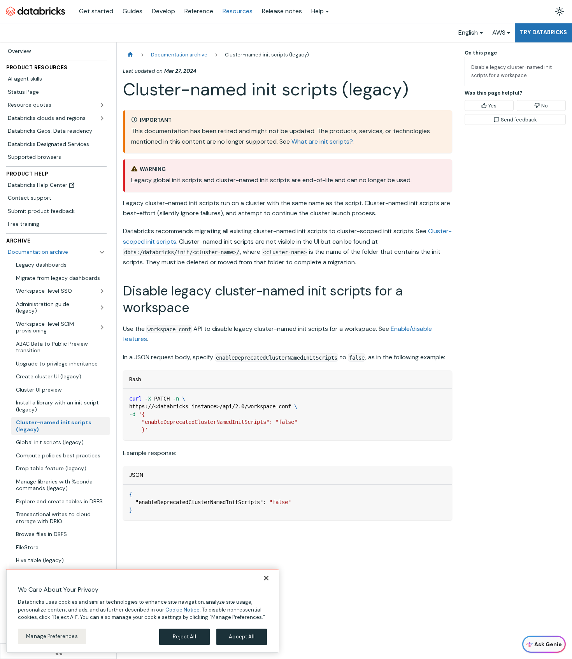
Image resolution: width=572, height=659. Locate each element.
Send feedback (519, 119)
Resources (238, 11)
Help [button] (317, 11)
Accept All (241, 636)
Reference (198, 11)
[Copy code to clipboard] (442, 398)
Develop (163, 11)
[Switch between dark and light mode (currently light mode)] (559, 11)
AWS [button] (498, 32)
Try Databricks (543, 32)
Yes (492, 105)
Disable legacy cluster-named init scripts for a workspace (511, 71)
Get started (96, 11)
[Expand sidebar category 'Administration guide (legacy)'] (102, 308)
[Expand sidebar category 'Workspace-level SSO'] (102, 291)
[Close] (266, 578)
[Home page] (130, 55)
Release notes (282, 11)
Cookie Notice (182, 609)
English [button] (468, 32)
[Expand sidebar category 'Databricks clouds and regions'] (102, 118)
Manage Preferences (51, 636)
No (544, 105)
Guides (132, 11)
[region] (142, 611)
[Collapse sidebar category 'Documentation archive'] (102, 252)
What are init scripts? (322, 141)
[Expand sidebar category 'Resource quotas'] (102, 105)
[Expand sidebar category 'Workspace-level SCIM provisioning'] (102, 327)
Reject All (184, 636)
